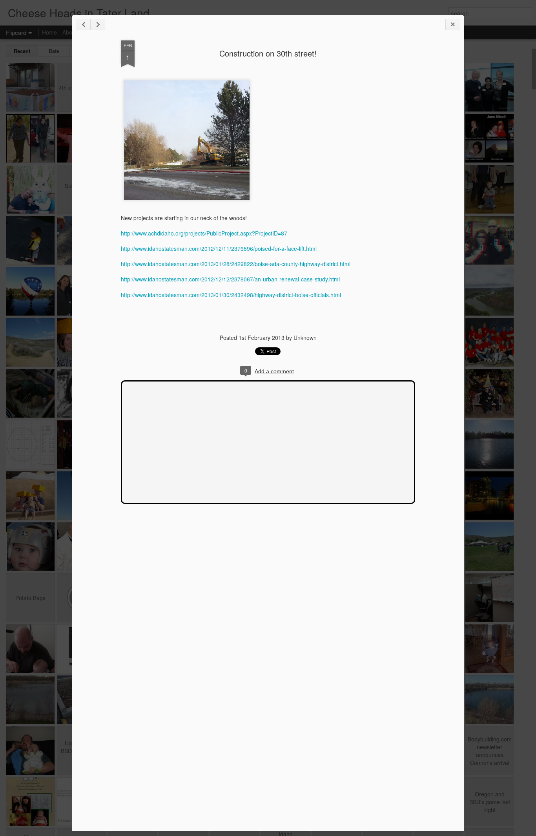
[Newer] (83, 24)
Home (49, 32)
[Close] (452, 24)
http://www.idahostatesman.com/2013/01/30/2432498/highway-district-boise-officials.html (231, 295)
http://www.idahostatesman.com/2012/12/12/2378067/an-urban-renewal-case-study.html (230, 279)
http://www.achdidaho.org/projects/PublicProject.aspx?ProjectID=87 (204, 233)
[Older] (97, 24)
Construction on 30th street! (268, 53)
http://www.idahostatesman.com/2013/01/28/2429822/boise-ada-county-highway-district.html (235, 264)
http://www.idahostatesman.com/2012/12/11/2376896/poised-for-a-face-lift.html (219, 248)
